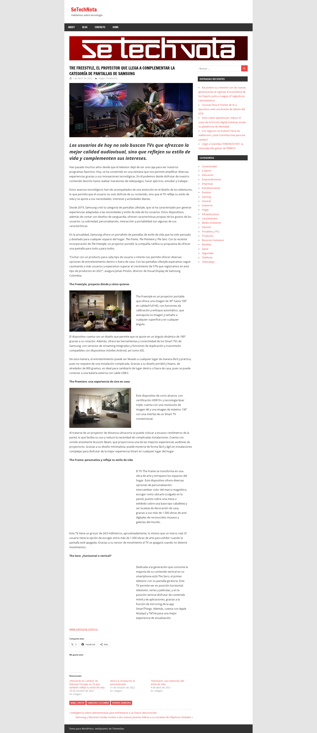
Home (116, 27)
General (206, 201)
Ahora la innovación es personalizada (122, 682)
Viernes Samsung (121, 702)
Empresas (207, 183)
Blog (84, 27)
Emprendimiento (211, 179)
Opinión (206, 227)
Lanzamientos (210, 218)
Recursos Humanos (213, 240)
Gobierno (207, 205)
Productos (111, 78)
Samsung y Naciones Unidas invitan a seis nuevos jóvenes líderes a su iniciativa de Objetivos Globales (133, 717)
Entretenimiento (211, 188)
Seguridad (207, 253)
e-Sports (206, 170)
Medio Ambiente (211, 222)
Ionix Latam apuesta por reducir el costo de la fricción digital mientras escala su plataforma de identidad (222, 122)
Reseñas (206, 244)
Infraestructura (210, 214)
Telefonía (207, 257)
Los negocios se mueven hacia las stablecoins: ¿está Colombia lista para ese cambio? (221, 135)
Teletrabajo (208, 261)
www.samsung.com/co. (83, 629)
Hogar (102, 78)
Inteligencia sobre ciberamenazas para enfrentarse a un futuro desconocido (114, 712)
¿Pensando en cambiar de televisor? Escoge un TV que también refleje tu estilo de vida (87, 684)
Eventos (206, 192)
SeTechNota (84, 9)
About (71, 27)
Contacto (100, 27)
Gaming (206, 196)
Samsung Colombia (98, 702)
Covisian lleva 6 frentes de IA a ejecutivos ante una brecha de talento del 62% (221, 109)
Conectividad (209, 166)
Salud (205, 248)
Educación (207, 175)
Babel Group (77, 702)
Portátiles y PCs (210, 231)
